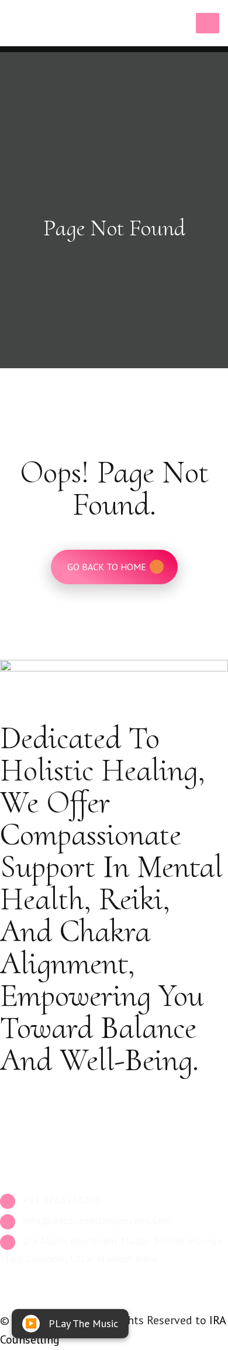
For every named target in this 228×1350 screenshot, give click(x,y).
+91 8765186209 (60, 1200)
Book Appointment (51, 1172)
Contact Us (35, 1146)
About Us (31, 1121)
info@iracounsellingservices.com (95, 1220)
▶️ (31, 1323)
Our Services (38, 1094)
